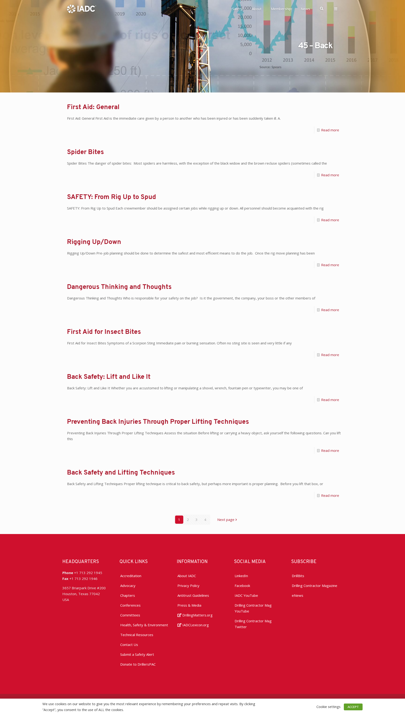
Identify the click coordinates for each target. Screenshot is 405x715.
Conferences (130, 605)
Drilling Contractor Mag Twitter (253, 624)
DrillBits (298, 575)
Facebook (242, 585)
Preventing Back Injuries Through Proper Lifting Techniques (158, 422)
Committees (130, 615)
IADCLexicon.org (195, 625)
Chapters (127, 595)
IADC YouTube (246, 595)
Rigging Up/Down (94, 242)
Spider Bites (85, 152)
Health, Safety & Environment (144, 625)
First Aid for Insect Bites (104, 332)
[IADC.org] (81, 8)
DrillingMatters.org (197, 615)
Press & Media (189, 605)
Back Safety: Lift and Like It (108, 377)
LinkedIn (241, 575)
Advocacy (127, 585)
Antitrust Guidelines (193, 595)
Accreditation (130, 575)
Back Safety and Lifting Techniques (121, 473)
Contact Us (129, 644)
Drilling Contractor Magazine (314, 585)
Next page (225, 519)
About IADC (186, 575)
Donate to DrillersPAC (138, 664)
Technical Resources (136, 634)
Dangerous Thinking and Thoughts (119, 287)
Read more (330, 130)
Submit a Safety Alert (137, 654)
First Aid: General (93, 107)
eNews (297, 595)
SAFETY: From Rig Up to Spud (111, 197)
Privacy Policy (188, 585)
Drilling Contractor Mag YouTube (253, 608)
